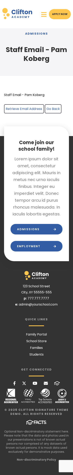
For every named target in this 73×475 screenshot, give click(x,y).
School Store (36, 341)
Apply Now (60, 14)
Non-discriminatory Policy (36, 460)
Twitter (24, 383)
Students (36, 354)
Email (46, 383)
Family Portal (36, 334)
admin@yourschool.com (38, 304)
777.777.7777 (38, 298)
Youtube (35, 383)
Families (36, 347)
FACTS (57, 383)
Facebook (14, 383)
